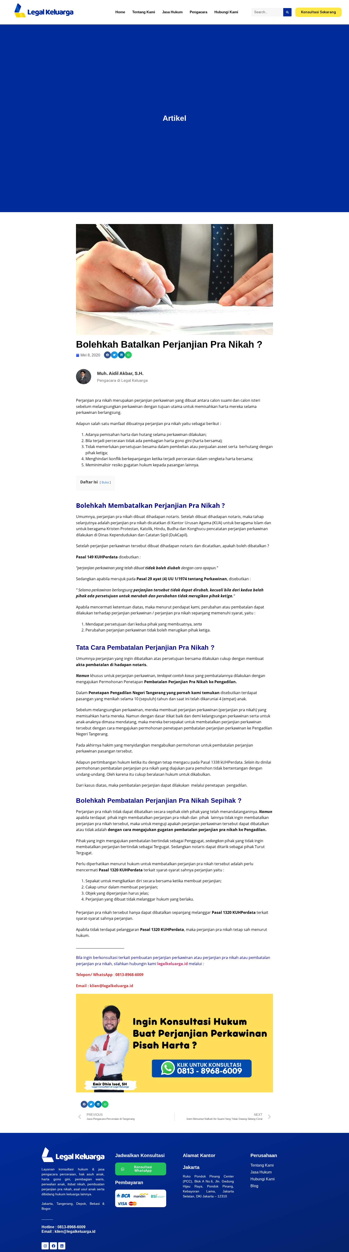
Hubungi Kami (226, 12)
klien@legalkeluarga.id (75, 1231)
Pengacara (198, 12)
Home (120, 12)
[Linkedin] (61, 1245)
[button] (107, 354)
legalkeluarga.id (172, 963)
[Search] (287, 12)
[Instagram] (45, 1245)
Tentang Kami (143, 12)
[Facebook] (53, 1245)
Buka (105, 482)
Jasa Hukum (172, 12)
